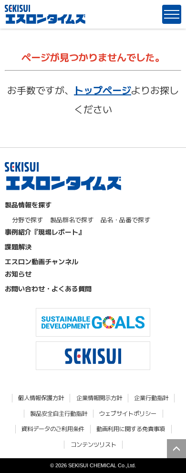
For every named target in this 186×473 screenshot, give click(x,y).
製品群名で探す (71, 219)
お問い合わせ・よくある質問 (48, 288)
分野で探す (27, 219)
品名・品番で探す (125, 219)
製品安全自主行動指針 (58, 414)
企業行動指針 (151, 398)
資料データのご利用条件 (52, 429)
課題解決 (18, 246)
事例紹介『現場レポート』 (45, 231)
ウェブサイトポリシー (127, 414)
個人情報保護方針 (41, 398)
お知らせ (18, 273)
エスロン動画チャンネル (41, 261)
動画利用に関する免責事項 (130, 429)
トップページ (102, 90)
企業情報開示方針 (99, 398)
